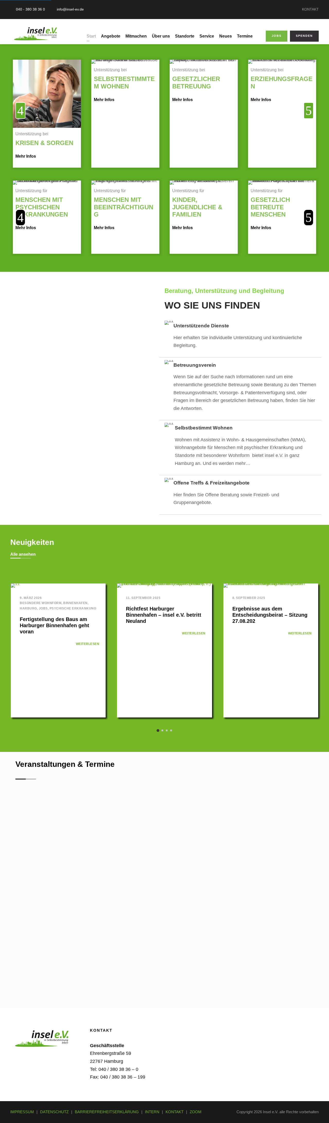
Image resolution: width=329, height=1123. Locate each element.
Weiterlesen (87, 644)
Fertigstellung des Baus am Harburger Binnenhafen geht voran (54, 625)
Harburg (28, 608)
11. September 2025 (143, 598)
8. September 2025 (248, 598)
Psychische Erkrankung (73, 608)
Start (91, 36)
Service (206, 36)
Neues (225, 36)
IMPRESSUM (22, 1112)
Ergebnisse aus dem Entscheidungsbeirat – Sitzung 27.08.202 (269, 615)
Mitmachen (136, 36)
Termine (245, 36)
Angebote (110, 36)
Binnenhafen (75, 603)
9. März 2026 (31, 598)
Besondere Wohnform (40, 603)
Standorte (184, 36)
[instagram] (59, 1056)
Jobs (43, 608)
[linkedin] (31, 1056)
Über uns (161, 36)
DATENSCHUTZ (54, 1112)
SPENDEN (304, 35)
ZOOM (196, 1112)
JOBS (276, 35)
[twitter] (45, 1056)
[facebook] (17, 1056)
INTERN (152, 1112)
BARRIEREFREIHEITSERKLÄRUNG (107, 1112)
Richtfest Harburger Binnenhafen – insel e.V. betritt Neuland (163, 615)
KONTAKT (310, 9)
